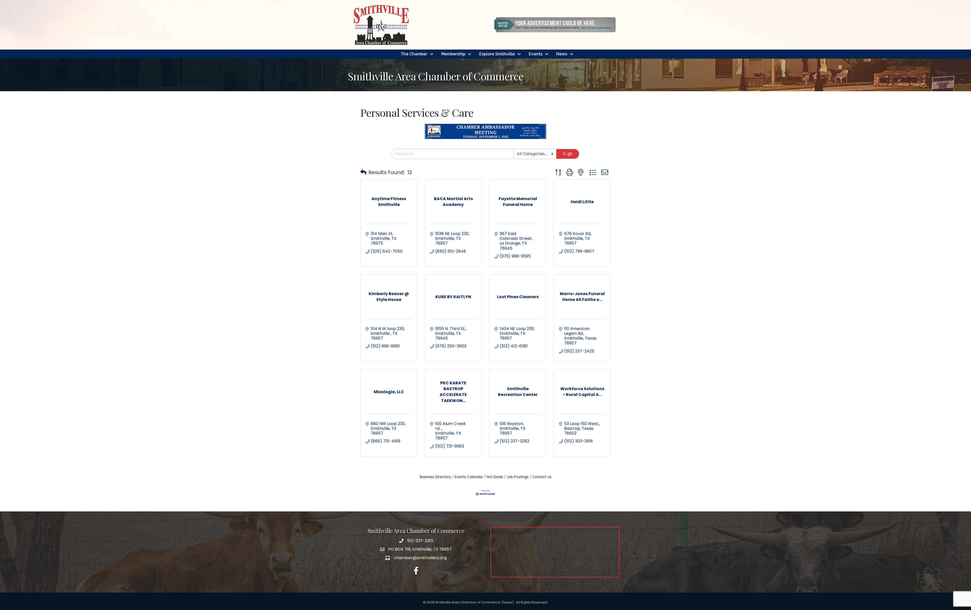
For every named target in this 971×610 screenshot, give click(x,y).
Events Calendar (469, 477)
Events (535, 54)
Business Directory (435, 477)
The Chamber (414, 54)
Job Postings (517, 477)
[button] (363, 172)
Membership (453, 54)
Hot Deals (495, 477)
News (561, 54)
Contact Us (541, 477)
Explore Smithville (497, 54)
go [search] (569, 153)
